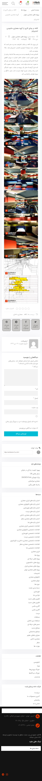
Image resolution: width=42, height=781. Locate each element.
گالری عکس (36, 606)
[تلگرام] (3, 774)
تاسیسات (37, 573)
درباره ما (37, 692)
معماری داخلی (18, 314)
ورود (38, 665)
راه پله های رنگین (34, 484)
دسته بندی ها (34, 748)
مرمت (38, 613)
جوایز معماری (35, 580)
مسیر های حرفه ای (34, 624)
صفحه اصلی (35, 10)
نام (36, 389)
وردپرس (37, 676)
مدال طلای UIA (34, 473)
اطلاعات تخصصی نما (33, 548)
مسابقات (37, 617)
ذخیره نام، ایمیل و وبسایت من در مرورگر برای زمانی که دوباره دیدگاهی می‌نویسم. (22, 424)
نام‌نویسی (37, 662)
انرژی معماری (35, 551)
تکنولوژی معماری (34, 577)
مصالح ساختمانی (34, 631)
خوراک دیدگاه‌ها (34, 673)
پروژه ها (23, 10)
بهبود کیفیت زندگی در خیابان (30, 470)
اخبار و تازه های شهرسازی (31, 508)
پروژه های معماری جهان (31, 14)
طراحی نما (36, 595)
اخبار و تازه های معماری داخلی (30, 515)
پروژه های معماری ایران (32, 566)
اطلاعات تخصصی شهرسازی (31, 533)
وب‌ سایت (35, 407)
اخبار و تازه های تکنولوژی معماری (29, 504)
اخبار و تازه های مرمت (33, 511)
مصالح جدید (36, 628)
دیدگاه (35, 366)
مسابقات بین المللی (33, 620)
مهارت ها (37, 646)
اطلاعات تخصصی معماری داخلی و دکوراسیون (25, 540)
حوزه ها (37, 584)
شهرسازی (37, 591)
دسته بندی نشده (34, 588)
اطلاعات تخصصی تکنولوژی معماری (28, 529)
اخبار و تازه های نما (34, 522)
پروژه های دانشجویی (33, 562)
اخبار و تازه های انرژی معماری (30, 500)
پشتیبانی (37, 700)
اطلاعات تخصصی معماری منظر (30, 544)
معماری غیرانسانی (34, 481)
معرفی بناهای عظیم (33, 635)
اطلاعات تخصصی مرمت (32, 537)
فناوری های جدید (34, 599)
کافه (25, 314)
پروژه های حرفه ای (34, 559)
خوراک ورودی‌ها (34, 669)
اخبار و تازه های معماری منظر (30, 518)
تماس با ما (36, 703)
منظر (38, 642)
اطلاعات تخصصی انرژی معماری (29, 526)
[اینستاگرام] (7, 774)
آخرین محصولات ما (33, 696)
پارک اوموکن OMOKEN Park (30, 477)
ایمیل (35, 398)
